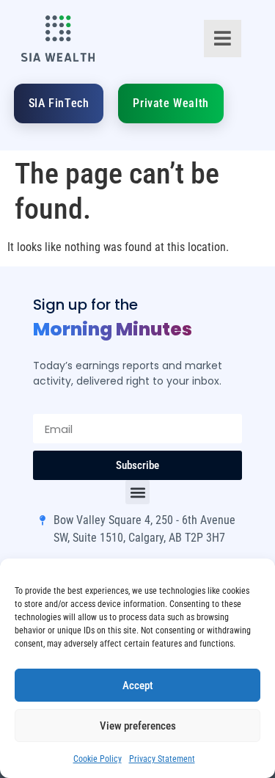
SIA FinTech (59, 103)
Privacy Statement (162, 759)
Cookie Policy (97, 759)
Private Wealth (170, 103)
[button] (137, 492)
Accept (137, 685)
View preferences (138, 725)
